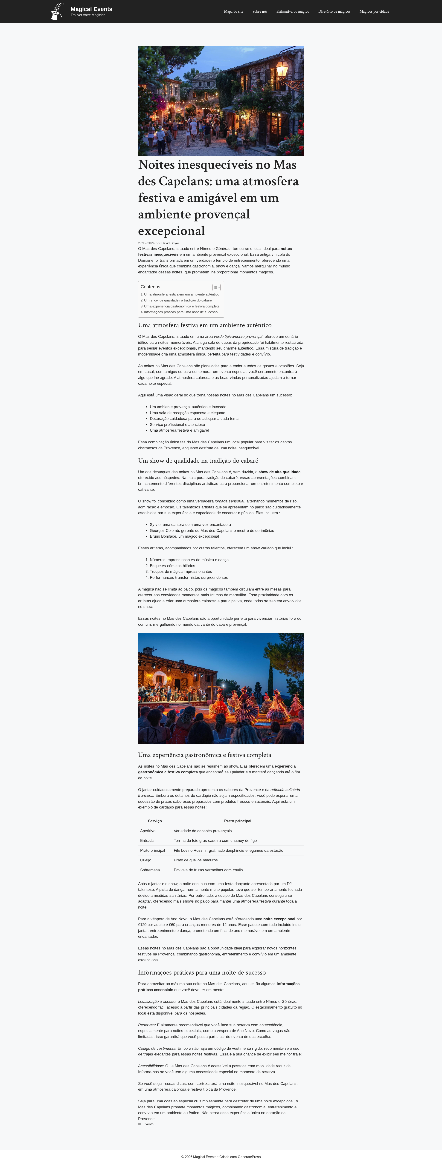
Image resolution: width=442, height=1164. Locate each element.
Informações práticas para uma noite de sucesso (181, 312)
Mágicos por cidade (374, 11)
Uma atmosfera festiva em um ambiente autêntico (181, 294)
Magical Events (91, 9)
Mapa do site (233, 11)
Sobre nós (260, 11)
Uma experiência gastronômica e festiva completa (181, 306)
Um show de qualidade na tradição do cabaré (178, 300)
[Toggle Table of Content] (214, 287)
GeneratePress (249, 1157)
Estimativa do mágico (292, 11)
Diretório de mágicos (334, 11)
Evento (148, 1124)
